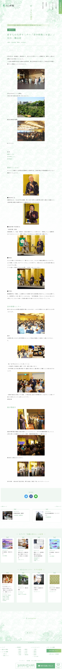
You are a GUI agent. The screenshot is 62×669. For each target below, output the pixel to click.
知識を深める (19, 25)
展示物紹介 (9, 159)
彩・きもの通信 (13, 25)
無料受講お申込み (47, 666)
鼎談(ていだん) (10, 154)
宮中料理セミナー (11, 156)
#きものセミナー (12, 50)
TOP (9, 25)
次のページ (58, 506)
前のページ (4, 506)
